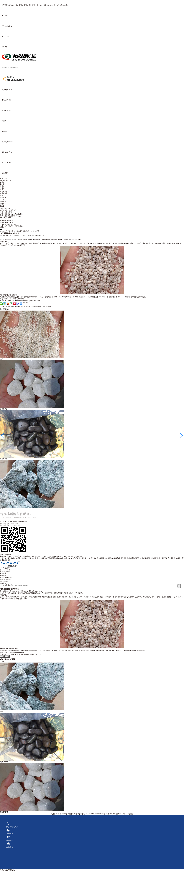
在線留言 (3, 583)
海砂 (1, 190)
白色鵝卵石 (3, 192)
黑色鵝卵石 (3, 194)
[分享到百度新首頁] (18, 303)
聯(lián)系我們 (4, 581)
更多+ (2, 661)
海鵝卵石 (3, 197)
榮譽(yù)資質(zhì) (5, 579)
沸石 (1, 195)
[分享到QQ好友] (4, 303)
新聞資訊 (3, 575)
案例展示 (3, 574)
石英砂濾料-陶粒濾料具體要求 (38, 306)
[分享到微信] (1, 303)
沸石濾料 (13, 299)
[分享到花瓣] (14, 303)
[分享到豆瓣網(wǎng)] (11, 303)
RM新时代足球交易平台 (8, 870)
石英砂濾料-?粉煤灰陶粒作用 (12, 306)
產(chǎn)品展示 (5, 572)
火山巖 (2, 199)
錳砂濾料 (3, 201)
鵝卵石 (2, 184)
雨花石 (2, 205)
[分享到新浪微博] (8, 303)
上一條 (2, 656)
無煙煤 (2, 186)
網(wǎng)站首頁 (16, 231)
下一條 (7, 656)
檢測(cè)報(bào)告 (6, 577)
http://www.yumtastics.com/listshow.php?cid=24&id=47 (24, 300)
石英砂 (2, 182)
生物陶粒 (3, 203)
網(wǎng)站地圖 (76, 556)
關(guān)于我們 (5, 570)
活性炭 (2, 188)
